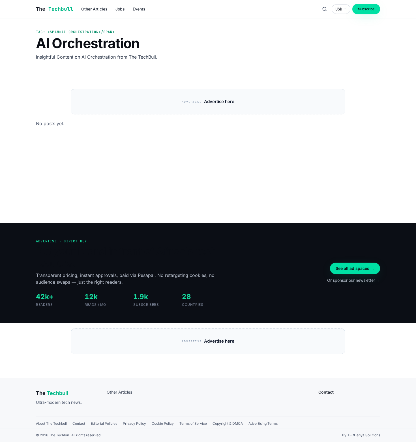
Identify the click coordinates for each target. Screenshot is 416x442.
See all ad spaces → (355, 268)
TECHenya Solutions (363, 435)
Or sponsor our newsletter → (353, 280)
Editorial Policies (104, 423)
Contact (78, 423)
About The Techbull (51, 423)
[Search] (324, 9)
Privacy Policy (134, 423)
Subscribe (366, 9)
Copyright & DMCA (228, 423)
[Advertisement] (208, 180)
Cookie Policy (163, 423)
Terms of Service (193, 423)
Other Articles (119, 392)
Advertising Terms (263, 423)
